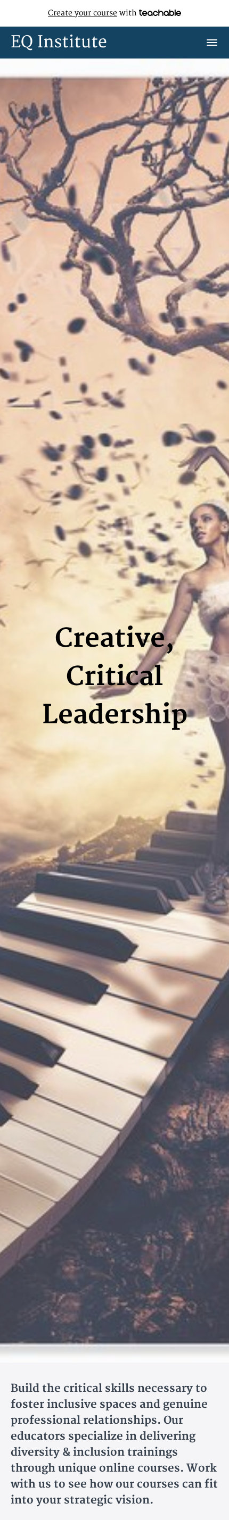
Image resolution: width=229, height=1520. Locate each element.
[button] (212, 42)
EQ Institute (59, 43)
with (93, 13)
